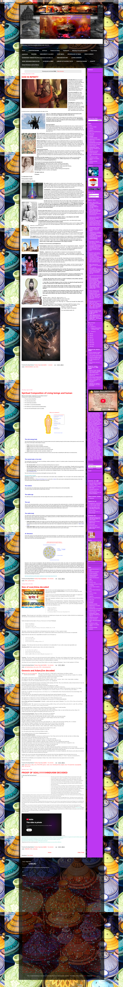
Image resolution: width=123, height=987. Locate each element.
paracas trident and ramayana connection (73, 935)
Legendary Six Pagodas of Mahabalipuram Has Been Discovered (94, 384)
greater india (47, 905)
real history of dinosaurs (34, 942)
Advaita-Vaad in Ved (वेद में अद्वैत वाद (63, 879)
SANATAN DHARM (34, 50)
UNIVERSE (41, 959)
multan (52, 931)
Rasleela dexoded (96, 941)
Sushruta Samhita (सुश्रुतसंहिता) (33, 953)
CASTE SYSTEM (69, 895)
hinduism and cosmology (55, 911)
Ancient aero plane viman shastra (61, 880)
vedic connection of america (95, 962)
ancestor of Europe (42, 880)
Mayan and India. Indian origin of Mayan (70, 929)
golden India (92, 904)
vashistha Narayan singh (77, 960)
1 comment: (50, 365)
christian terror (60, 896)
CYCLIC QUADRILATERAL (55, 898)
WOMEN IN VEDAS (32, 968)
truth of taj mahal (67, 958)
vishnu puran (83, 965)
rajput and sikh (45, 940)
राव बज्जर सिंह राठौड (94, 970)
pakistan (35, 935)
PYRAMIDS (61, 939)
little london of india (59, 924)
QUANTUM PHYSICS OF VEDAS (88, 939)
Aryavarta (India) (84, 887)
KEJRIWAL (34, 922)
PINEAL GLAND (64, 936)
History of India (40, 914)
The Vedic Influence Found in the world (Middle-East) (87, 956)
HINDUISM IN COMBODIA (33, 912)
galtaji (86, 903)
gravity (42, 905)
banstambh (76, 889)
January (92, 331)
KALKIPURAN (40, 921)
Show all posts (60, 71)
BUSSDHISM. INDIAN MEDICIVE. (40, 895)
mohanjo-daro (84, 930)
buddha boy (60, 894)
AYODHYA (44, 889)
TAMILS (97, 953)
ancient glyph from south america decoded (62, 881)
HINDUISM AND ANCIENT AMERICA (33, 910)
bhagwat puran (42, 890)
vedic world (36, 965)
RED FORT (52, 942)
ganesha (89, 903)
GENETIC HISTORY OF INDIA (61, 904)
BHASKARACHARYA (81, 890)
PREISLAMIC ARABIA (89, 938)
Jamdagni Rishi (25, 920)
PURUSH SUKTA (42, 939)
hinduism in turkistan (40, 913)
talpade (93, 953)
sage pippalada (78, 764)
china (49, 896)
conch (73, 897)
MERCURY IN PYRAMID (50, 930)
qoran (73, 939)
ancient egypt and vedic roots (28, 881)
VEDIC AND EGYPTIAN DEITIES (75, 962)
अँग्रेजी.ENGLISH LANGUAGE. (83, 968)
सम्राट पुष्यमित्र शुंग (97, 971)
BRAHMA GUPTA (56, 893)
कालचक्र (23, 969)
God (34, 366)
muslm (69, 931)
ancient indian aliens (29, 882)
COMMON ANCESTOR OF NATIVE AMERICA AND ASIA (46, 897)
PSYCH (31, 939)
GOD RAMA (79, 904)
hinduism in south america (89, 912)
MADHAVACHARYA (30, 926)
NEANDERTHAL (75, 932)
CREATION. (40, 898)
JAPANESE (35, 920)
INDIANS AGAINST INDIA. (89, 916)
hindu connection (62, 907)
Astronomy (41, 888)
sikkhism (58, 948)
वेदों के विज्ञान (49, 971)
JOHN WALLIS (58, 920)
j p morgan (81, 919)
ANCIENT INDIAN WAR (37, 884)
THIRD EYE (29, 957)
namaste (99, 931)
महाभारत (74, 970)
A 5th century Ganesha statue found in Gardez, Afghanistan (95, 377)
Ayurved (91, 580)
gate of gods (25, 904)
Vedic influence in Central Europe (35, 964)
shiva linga (97, 947)
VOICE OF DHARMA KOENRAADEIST (93, 575)
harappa (60, 906)
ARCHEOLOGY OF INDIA (74, 54)
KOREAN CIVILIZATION (81, 922)
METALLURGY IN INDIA (60, 930)
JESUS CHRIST (51, 920)
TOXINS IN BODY (32, 958)
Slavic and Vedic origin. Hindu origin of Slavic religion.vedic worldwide (34, 949)
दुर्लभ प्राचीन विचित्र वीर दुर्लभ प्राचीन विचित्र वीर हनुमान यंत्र (94, 508)
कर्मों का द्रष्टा (98, 968)
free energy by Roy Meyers (36, 903)
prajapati (62, 764)
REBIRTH (47, 942)
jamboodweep (98, 919)
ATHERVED (79, 888)
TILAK (67, 957)
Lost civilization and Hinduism (74, 925)
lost (99, 924)
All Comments (93, 196)
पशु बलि (61, 969)
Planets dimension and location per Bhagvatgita (94, 291)
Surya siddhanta (79, 952)
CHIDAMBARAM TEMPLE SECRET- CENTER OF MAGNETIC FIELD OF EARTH (94, 229)
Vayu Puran (94, 50)
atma (35, 667)
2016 (91, 341)
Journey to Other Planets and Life (67, 920)
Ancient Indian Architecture (94, 589)
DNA (71, 899)
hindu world (90, 909)
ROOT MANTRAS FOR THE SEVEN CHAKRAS (95, 493)
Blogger (94, 975)
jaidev (86, 919)
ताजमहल (47, 969)
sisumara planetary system (95, 948)
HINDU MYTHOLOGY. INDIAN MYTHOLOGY (42, 909)
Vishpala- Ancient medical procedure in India (95, 329)
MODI (79, 930)
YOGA (49, 968)
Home (23, 50)
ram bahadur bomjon (61, 940)
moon (51, 764)
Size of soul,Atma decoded (35, 587)
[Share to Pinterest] (63, 365)
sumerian (43, 952)
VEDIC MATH (60, 54)
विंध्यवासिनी (28, 971)
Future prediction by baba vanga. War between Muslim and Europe (66, 903)
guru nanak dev (87, 905)
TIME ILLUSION (73, 957)
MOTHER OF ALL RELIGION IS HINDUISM (31, 931)
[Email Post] (55, 365)
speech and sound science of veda (32, 950)
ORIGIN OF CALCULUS (84, 934)
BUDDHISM (77, 894)
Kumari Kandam (29, 923)
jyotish (81, 920)
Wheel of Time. (65, 967)
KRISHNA (89, 922)
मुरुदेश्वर (83, 970)
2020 (91, 333)
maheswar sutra (81, 926)
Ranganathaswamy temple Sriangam (68, 941)
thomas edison (57, 957)
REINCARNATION (78, 942)
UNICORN (36, 959)
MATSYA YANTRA (30, 929)
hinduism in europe (43, 912)
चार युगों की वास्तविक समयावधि (94, 505)
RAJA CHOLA (38, 940)
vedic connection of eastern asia (54, 963)
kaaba (84, 920)
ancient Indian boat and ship (64, 882)
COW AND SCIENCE (32, 898)
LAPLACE (93, 923)
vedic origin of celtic (53, 964)
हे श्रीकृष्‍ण (47, 972)
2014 (91, 344)
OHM (69, 933)
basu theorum (82, 889)
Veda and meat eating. (36, 962)
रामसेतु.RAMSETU (88, 970)
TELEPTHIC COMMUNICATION (28, 954)
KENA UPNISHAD (40, 922)
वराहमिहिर (24, 971)
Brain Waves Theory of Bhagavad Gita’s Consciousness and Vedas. (34, 894)
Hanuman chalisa (44, 906)
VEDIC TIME (30, 965)
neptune (96, 932)
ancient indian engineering (94, 882)
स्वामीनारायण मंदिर (33, 972)
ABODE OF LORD (25, 879)
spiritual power (58, 950)
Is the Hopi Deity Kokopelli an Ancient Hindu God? (34, 919)
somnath (68, 949)
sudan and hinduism (25, 952)
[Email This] (57, 365)
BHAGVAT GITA (96, 889)
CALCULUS (55, 895)
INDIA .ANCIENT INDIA (27, 915)
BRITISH (54, 894)
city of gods (75, 896)
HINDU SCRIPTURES (73, 909)
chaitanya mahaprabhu (96, 895)
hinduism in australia (86, 910)
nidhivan (38, 933)
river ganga (42, 943)
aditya (32, 764)
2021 (91, 324)
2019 (91, 335)
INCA (95, 914)
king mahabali (56, 922)
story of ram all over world (79, 951)
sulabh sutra (38, 952)
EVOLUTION (39, 764)
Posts (91, 194)
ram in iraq (68, 940)
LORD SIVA (80, 924)
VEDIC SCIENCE (88, 54)
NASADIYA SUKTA (47, 932)
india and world (43, 915)
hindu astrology (47, 907)
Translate (98, 468)
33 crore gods (76, 878)
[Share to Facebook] (61, 365)
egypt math (67, 900)
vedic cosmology (64, 963)
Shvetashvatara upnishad (43, 948)
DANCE (66, 898)
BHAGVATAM (27, 890)
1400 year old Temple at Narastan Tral (94, 375)
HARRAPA (66, 906)
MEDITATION (32, 930)
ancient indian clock (84, 882)
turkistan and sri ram (80, 958)
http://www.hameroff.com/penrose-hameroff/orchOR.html (49, 842)
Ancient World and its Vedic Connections (59, 885)
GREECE (53, 905)
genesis (44, 764)
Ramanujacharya (77, 940)
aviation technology (38, 889)
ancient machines (45, 884)
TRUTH (61, 958)
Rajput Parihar (51, 940)
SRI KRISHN (74, 950)
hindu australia (55, 907)
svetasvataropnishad (46, 667)
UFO (90, 958)
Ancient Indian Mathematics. (60, 883)
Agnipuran (66, 50)
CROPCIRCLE (47, 898)
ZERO (65, 968)
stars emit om (57, 951)
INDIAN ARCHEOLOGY (94, 577)
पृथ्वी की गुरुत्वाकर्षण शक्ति (83, 969)
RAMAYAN (88, 940)
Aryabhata (49, 887)
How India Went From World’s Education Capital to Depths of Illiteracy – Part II (95, 484)
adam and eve (28, 764)
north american (54, 933)
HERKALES (98, 906)
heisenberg (76, 906)
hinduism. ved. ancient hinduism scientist (63, 913)
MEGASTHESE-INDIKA (40, 930)
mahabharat (56, 927)
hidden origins (25, 907)
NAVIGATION (64, 932)
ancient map (52, 884)
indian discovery (85, 915)
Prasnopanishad (71, 764)
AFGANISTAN (73, 879)
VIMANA (64, 965)
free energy (28, 903)
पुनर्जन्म (65, 969)
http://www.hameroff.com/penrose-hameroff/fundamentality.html (35, 840)
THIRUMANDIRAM (42, 957)
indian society (80, 916)
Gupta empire (92, 524)
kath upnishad (92, 921)
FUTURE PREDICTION (46, 903)
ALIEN (31, 880)
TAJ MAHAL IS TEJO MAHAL (84, 953)
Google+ (90, 470)
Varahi (60, 960)
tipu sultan (92, 957)
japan (31, 920)
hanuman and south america (35, 906)
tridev (58, 958)
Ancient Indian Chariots (75, 882)
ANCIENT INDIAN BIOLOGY (51, 882)
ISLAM (54, 919)
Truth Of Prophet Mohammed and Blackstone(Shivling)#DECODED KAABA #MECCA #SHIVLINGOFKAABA (95, 278)
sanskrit (62, 944)
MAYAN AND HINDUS (57, 929)
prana (37, 667)
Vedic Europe (98, 963)
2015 (91, 342)
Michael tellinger (70, 930)
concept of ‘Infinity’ (67, 897)
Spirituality (35, 849)
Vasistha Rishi (85, 960)
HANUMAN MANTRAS (94, 489)
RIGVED (90, 942)
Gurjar (71, 905)
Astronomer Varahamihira (34, 888)
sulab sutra (32, 952)
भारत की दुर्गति (49, 970)
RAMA (72, 940)
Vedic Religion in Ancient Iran (64, 964)
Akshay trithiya (92, 510)
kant (73, 921)
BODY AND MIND (44, 893)
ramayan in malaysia (97, 940)
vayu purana (96, 960)
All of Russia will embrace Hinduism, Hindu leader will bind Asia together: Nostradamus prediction (94, 254)
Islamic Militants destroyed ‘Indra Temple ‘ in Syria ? (68, 919)
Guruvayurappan (94, 905)
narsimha (32, 932)
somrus (88, 949)
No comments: (51, 578)
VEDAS (44, 962)
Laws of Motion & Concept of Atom (36, 924)
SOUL (37, 366)
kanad (69, 921)
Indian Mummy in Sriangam (51, 916)
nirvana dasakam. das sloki (45, 933)
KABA (88, 920)
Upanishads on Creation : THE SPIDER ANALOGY (56, 959)
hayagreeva (71, 906)
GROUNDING (66, 905)
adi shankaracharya (29, 667)
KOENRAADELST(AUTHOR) (95, 142)
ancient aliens (82, 880)
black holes (24, 893)
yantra (46, 968)
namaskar (95, 931)
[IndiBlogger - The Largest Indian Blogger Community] (93, 175)
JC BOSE (40, 920)
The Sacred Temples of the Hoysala (38, 956)
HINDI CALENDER (33, 907)
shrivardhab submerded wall (27, 948)
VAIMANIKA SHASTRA (26, 960)
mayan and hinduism (47, 929)
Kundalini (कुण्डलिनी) (49, 923)
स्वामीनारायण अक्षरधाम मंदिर (25, 972)
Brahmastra (94, 893)
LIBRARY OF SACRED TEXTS (65, 61)
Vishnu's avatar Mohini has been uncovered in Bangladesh (94, 380)
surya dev (64, 952)
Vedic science (86, 964)
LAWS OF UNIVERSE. (47, 924)
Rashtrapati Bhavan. (88, 941)
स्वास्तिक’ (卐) (38, 972)
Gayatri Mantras (47, 904)
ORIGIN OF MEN (94, 934)
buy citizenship (49, 895)
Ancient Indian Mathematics (48, 883)
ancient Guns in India (74, 881)
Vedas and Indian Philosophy (56, 962)
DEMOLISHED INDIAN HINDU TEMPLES (30, 899)
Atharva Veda (73, 888)
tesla (66, 954)
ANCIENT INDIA (82, 881)
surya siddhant (71, 952)
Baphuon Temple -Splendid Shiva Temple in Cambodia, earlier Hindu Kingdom (95, 371)
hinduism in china (25, 912)
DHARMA (34, 54)
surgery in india (58, 952)
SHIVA (91, 947)
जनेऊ (39, 969)
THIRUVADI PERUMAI (49, 957)
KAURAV (29, 922)
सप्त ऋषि (91, 971)
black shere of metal (30, 893)
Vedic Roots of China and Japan (76, 964)
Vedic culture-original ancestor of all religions (77, 963)
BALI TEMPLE (70, 889)
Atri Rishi (98, 888)
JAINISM (89, 919)
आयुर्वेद (90, 579)
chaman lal (25, 896)
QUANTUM (77, 939)
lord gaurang (74, 924)
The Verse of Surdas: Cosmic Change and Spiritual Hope (95, 357)
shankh (65, 947)
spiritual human (31, 580)
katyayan (98, 921)
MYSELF (73, 931)
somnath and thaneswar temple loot (78, 949)
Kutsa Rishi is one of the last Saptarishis (75, 923)
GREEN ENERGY (59, 905)
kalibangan (27, 921)
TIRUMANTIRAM (25, 958)
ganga (94, 903)
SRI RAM (88, 950)
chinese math (54, 896)
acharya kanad (33, 879)
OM (92, 933)
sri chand (68, 950)
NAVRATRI (69, 932)
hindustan (76, 913)
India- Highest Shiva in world (51, 915)
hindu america (40, 907)
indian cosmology (70, 915)
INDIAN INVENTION (93, 915)
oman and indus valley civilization (33, 934)
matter (48, 764)
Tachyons (75, 953)
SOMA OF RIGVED (61, 949)
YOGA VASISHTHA (55, 968)
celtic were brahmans (86, 895)
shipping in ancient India (76, 947)
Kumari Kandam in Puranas (39, 923)
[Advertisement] (53, 378)
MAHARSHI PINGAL (72, 926)
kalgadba (96, 920)
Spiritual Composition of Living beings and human (47, 393)
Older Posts (81, 852)
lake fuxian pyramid (87, 923)
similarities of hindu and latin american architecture (69, 948)
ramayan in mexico (27, 941)
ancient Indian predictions (95, 883)
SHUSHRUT (35, 948)
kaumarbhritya (24, 922)
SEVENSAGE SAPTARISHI (58, 947)
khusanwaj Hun (50, 922)
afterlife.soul (93, 879)
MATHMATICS (91, 928)
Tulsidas (73, 958)
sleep (48, 949)
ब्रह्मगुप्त (38, 970)
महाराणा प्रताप (79, 970)
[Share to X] (60, 365)
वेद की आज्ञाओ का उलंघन (42, 971)
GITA (90, 588)
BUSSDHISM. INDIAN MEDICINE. (27, 895)
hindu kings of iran (29, 909)
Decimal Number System (95, 898)
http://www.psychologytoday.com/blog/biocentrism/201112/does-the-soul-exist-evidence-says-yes (41, 839)
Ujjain (93, 958)
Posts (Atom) (30, 855)
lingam (53, 924)
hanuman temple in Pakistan (53, 906)
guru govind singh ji (79, 905)
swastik (65, 953)
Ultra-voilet (97, 958)
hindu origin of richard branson (57, 909)
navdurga (58, 932)
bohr (50, 893)
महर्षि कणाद (70, 970)
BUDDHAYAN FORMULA (69, 894)
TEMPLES (46, 955)
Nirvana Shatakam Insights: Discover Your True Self (95, 353)
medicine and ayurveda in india (90, 929)
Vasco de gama (69, 960)
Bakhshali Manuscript (63, 889)
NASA (41, 932)
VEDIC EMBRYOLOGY (90, 963)
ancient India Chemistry (91, 881)
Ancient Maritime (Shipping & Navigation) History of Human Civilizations (69, 884)
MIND (75, 930)
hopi (60, 914)
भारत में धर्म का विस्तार (55, 970)
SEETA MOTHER (50, 947)
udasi (86, 958)
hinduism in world (49, 913)
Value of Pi (56, 960)
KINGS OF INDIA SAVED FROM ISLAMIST (68, 922)
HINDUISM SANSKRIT (94, 571)
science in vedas (93, 946)
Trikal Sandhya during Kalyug (95, 355)
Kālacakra (91, 920)
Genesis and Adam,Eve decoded (38, 670)
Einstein (72, 900)
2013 (91, 346)
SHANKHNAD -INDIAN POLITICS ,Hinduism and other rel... (37, 57)
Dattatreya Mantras (93, 491)
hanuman (27, 906)
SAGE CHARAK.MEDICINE (79, 943)
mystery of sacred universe (87, 931)
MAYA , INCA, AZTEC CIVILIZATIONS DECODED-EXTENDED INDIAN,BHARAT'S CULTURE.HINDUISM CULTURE (95, 205)
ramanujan (83, 940)
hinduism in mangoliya (69, 912)
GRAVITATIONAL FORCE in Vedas (33, 905)
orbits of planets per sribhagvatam (58, 934)
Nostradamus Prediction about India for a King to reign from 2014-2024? (95, 242)
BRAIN (98, 893)
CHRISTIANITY (68, 896)
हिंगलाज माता (43, 972)
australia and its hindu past (27, 889)
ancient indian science (27, 884)
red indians (57, 942)
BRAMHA (49, 894)
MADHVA (37, 926)
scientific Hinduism (37, 947)
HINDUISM (27, 849)
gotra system (97, 904)
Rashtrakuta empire (93, 525)
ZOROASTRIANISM (71, 968)
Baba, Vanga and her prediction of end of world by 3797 (95, 265)
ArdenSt (85, 975)
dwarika (23, 900)
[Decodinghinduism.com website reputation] (93, 186)
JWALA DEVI (76, 920)
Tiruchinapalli (97, 957)
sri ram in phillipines (31, 951)
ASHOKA (91, 886)
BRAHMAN (74, 893)
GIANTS (70, 904)
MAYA (40, 929)
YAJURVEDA (40, 968)
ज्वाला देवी (43, 969)
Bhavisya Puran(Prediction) (79, 50)
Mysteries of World (79, 931)
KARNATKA (86, 921)
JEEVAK (44, 920)
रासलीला (99, 970)
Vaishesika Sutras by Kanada (38, 960)
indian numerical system (61, 916)
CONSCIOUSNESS (29, 366)
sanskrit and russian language (77, 944)
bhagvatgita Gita (34, 890)
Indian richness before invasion (72, 916)
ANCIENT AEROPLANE (73, 880)
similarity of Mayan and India (84, 948)
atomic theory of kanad (90, 888)
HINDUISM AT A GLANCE (47, 54)
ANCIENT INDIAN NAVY (86, 883)
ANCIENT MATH (87, 884)
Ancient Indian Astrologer (39, 882)
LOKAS (65, 924)
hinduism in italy (61, 912)
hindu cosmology (70, 907)
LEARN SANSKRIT (76, 57)
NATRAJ (54, 932)
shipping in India (86, 947)
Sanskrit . (68, 944)
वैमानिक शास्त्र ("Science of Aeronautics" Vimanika (66, 971)
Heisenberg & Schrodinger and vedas (87, 906)
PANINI (53, 935)
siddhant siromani (53, 948)
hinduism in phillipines (78, 912)
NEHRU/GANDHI (90, 932)
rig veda (84, 942)
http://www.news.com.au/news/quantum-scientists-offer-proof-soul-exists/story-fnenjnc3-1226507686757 (42, 838)
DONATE (92, 61)
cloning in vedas (96, 896)
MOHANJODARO (92, 930)
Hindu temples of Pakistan (82, 909)
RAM (56, 940)
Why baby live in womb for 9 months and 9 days (95, 302)
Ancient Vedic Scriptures (94, 586)
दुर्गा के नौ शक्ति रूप (56, 969)
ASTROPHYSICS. (49, 888)
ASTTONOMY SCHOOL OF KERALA (63, 888)
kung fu (55, 923)
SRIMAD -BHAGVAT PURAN (46, 951)
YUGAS (60, 968)
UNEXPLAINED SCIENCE (27, 959)
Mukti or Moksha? (45, 931)
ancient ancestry (89, 880)
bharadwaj (56, 890)
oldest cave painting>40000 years (77, 933)
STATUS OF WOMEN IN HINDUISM (67, 951)
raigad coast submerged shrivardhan (28, 940)
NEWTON (33, 933)
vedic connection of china (42, 963)
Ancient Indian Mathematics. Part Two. (74, 883)
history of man (48, 914)
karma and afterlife (79, 921)
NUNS (66, 933)
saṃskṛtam (25, 54)
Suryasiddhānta (92, 952)
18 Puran (44, 50)
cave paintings (76, 895)
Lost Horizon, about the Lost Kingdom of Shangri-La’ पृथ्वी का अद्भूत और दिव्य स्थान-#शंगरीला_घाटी (95, 312)
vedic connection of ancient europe (29, 963)
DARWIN (71, 898)
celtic (81, 895)
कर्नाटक (94, 968)
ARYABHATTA (60, 887)
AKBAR (27, 880)
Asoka (23, 888)
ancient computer (97, 880)
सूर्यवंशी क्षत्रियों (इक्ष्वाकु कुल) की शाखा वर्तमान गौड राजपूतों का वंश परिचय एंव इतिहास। (94, 518)
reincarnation (78, 807)
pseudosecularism (25, 939)
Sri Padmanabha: (81, 950)
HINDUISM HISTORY (62, 57)
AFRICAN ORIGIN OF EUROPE (83, 879)
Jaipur (94, 919)
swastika (70, 953)
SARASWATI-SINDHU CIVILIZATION (66, 946)
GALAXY (82, 903)
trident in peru (53, 958)
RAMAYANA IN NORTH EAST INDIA (53, 941)
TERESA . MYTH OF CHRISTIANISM (57, 954)
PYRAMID (55, 939)
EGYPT (42, 900)
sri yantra (37, 951)
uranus (98, 959)
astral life (27, 888)
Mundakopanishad (56, 764)
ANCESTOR (36, 880)
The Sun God (27, 766)
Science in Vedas (55, 50)
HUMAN (63, 914)
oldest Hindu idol (87, 933)
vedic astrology (85, 962)
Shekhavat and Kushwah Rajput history (94, 522)
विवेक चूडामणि (33, 971)
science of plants (29, 947)
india (98, 914)
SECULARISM (43, 947)
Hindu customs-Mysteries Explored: (81, 907)
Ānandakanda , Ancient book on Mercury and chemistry (95, 504)
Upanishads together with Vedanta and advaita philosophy (78, 959)
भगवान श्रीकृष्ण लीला (43, 970)
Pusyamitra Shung (49, 939)
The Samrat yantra (49, 956)
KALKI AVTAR (33, 921)
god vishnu (86, 904)
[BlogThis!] (59, 365)
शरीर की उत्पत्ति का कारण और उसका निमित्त (83, 971)
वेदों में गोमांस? (54, 971)
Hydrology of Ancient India (78, 914)
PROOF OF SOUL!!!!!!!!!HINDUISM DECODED (44, 772)
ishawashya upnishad (47, 919)
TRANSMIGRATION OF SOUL (43, 958)
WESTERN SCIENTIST (37, 966)
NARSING (36, 932)
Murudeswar (65, 931)
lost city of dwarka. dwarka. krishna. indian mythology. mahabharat (36, 925)
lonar (69, 924)
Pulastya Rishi (35, 939)
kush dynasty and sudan (62, 923)
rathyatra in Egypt (25, 942)
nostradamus (60, 933)
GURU (74, 905)
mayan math (80, 929)
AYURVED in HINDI (48, 61)
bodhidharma (38, 893)
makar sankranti (89, 926)
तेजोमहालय (50, 969)
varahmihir (64, 960)
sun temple (52, 952)
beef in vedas (88, 889)
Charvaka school (31, 896)
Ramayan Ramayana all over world (38, 941)
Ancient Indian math (37, 883)
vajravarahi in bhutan (49, 960)
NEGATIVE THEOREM (82, 932)
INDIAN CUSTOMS (78, 915)
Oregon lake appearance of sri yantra (72, 934)
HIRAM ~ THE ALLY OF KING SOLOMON (87, 913)
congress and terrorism (79, 897)
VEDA (30, 962)
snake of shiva (53, 949)
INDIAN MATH (42, 916)
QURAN (98, 939)
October (92, 326)
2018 (91, 337)
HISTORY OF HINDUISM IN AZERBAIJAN (29, 914)
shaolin (69, 947)
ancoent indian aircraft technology (76, 885)
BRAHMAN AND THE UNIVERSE (84, 893)
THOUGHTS (63, 957)
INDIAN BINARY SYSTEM (62, 915)
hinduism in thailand (32, 913)
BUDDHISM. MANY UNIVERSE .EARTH (90, 894)
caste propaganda (62, 895)
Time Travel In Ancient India (83, 957)
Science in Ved (92, 582)
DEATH (76, 898)
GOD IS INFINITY (30, 77)
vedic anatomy (66, 962)
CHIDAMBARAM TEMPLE (41, 896)
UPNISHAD (92, 959)
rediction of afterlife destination (66, 942)
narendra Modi (26, 932)
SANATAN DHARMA (35, 945)
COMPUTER (60, 897)
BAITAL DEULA (56, 889)
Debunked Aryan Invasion (84, 898)
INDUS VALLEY (76, 917)
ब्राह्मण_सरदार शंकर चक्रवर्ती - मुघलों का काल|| (94, 528)
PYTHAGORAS (68, 939)
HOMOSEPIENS (55, 914)
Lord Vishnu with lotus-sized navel (90, 924)
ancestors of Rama (51, 880)
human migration (69, 914)
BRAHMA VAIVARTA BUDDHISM (66, 893)
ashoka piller (96, 886)
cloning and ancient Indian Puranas (85, 896)
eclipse (28, 900)
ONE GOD (42, 934)
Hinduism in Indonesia (52, 912)
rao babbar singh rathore (79, 941)
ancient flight (37, 881)
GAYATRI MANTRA (39, 904)
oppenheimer (48, 934)
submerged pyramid (88, 951)
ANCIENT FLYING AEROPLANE (47, 881)
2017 (91, 339)
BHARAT (62, 890)
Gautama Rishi (31, 904)
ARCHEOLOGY (25, 886)
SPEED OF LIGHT (43, 950)
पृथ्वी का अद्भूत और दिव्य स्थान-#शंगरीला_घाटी (73, 969)
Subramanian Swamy (96, 951)
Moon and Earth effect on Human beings (94, 512)
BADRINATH (50, 889)
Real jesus (42, 942)
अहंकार (90, 968)
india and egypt (36, 915)
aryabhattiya (67, 886)
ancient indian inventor (27, 883)
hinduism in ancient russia (67, 911)
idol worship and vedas (89, 914)
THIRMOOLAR (35, 957)
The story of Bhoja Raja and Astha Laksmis (62, 956)
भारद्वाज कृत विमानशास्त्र (62, 970)
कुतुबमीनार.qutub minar (30, 969)
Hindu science (66, 909)
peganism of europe (26, 936)
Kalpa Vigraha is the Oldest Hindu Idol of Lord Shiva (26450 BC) (56, 921)
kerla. (45, 922)
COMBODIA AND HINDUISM (27, 897)
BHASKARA (68, 890)
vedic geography (26, 964)
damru (63, 898)
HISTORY (97, 913)
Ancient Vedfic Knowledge (37, 885)
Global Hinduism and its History (30, 65)
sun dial (47, 952)
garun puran (99, 903)
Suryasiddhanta (86, 952)
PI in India (54, 936)
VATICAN (90, 960)
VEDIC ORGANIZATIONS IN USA (31, 61)
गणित (36, 969)
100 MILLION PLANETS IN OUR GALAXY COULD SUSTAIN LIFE (95, 218)
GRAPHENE (24, 905)
